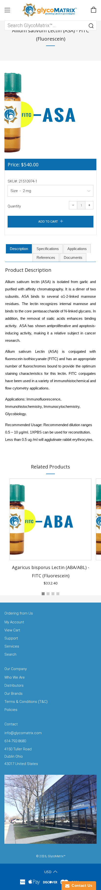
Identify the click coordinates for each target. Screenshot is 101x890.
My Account (14, 622)
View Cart (12, 630)
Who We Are (14, 677)
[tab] (19, 248)
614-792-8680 (15, 741)
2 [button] (48, 593)
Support (11, 638)
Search (10, 654)
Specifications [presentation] (48, 249)
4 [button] (57, 593)
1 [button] (43, 593)
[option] (50, 113)
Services (11, 646)
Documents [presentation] (73, 257)
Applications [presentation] (77, 249)
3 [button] (52, 593)
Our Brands (13, 693)
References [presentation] (46, 257)
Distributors (14, 685)
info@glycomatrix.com (23, 733)
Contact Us (80, 885)
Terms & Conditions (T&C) (26, 701)
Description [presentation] (19, 249)
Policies (10, 709)
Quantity (14, 206)
